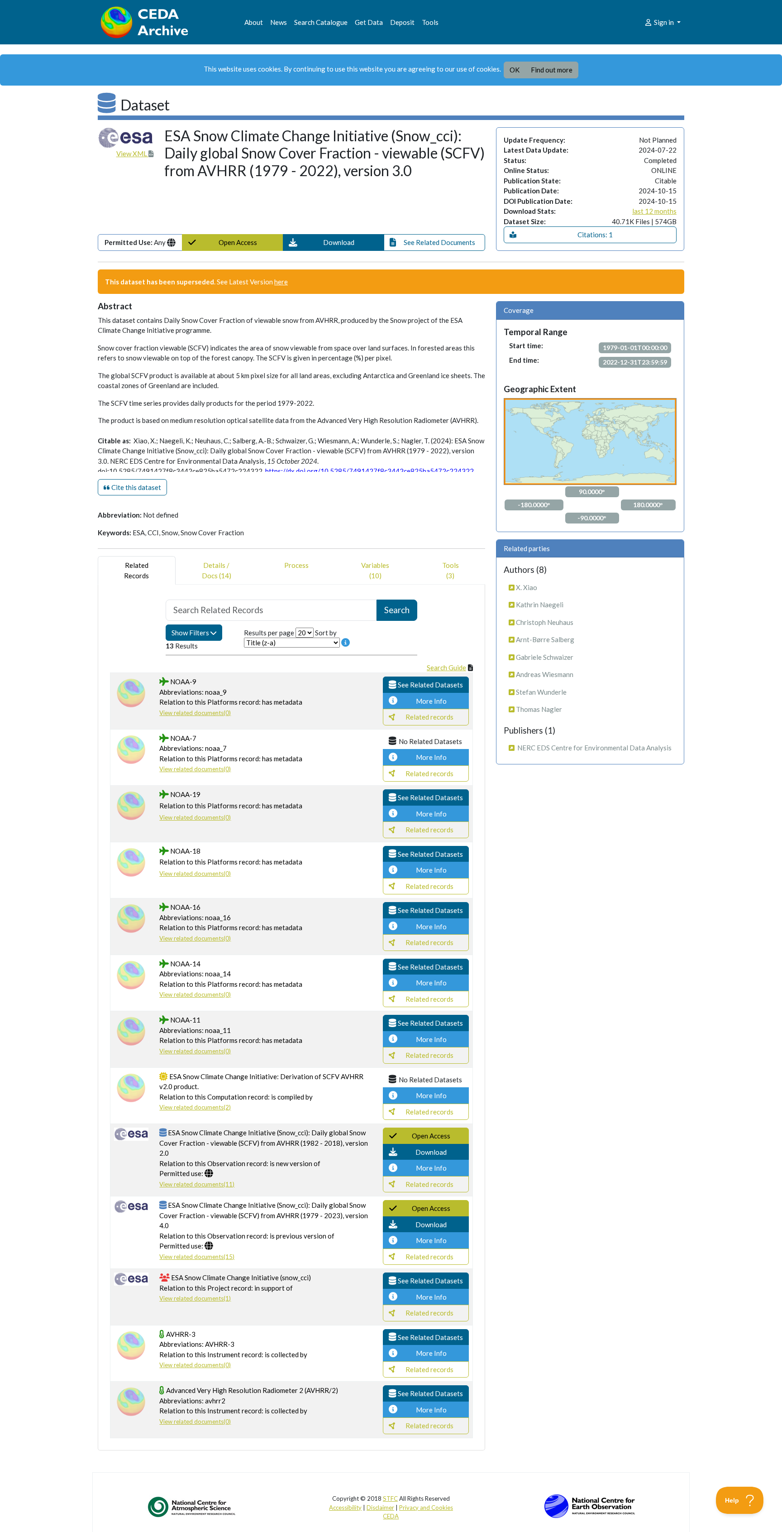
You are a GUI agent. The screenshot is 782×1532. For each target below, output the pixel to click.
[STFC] (589, 1505)
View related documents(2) (195, 1107)
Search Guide (446, 667)
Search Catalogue (321, 22)
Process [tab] (296, 565)
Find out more (551, 70)
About (253, 22)
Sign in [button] (664, 22)
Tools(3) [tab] (450, 570)
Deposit (402, 22)
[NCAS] (192, 1507)
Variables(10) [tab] (375, 570)
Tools (430, 22)
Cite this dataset (135, 487)
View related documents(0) (195, 712)
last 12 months (654, 211)
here (281, 282)
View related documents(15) (196, 1256)
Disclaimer (380, 1507)
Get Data (369, 22)
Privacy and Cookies (426, 1507)
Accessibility (345, 1507)
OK (515, 70)
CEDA (391, 1516)
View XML (132, 153)
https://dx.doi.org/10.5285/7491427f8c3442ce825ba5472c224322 (369, 471)
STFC (390, 1498)
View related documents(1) (195, 1298)
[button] (333, 242)
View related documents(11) (196, 1184)
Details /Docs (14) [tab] (216, 570)
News (278, 22)
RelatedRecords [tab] (136, 570)
